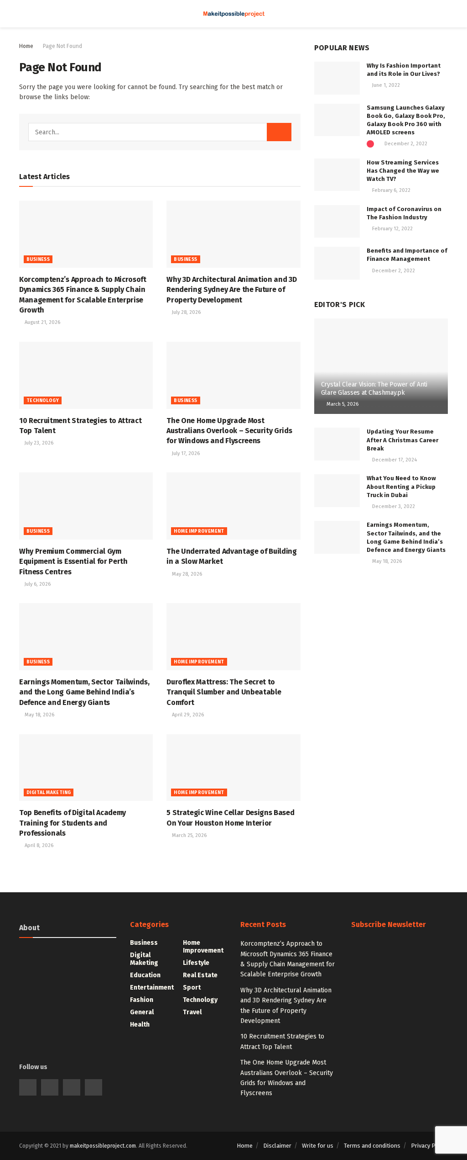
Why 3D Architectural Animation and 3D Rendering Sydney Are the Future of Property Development (231, 289)
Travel (192, 1012)
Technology (42, 400)
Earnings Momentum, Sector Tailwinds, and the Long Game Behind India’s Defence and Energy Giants (84, 692)
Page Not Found (62, 46)
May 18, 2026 (38, 715)
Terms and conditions (372, 1145)
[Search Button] (279, 132)
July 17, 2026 (185, 453)
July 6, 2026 (37, 584)
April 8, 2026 (38, 845)
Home (26, 46)
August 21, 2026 (41, 322)
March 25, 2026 (189, 835)
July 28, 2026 (186, 312)
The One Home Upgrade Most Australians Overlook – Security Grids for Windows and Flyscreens (229, 430)
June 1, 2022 (385, 85)
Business (38, 259)
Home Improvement (199, 531)
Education (145, 975)
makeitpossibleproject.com (103, 1146)
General (142, 1012)
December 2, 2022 (405, 144)
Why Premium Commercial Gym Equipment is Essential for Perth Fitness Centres (73, 561)
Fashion (141, 1000)
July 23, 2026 (38, 443)
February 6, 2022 (390, 190)
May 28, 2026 (186, 574)
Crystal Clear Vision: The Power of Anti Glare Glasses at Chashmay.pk (374, 389)
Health (140, 1024)
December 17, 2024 (394, 460)
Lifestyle (196, 963)
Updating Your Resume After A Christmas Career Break (402, 439)
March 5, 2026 (341, 404)
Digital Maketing (48, 792)
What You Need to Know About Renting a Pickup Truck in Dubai (401, 486)
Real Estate (200, 975)
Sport (192, 987)
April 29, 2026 (187, 715)
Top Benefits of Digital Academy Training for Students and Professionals (72, 822)
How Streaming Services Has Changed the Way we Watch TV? (403, 170)
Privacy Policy (429, 1145)
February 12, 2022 (392, 229)
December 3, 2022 (393, 506)
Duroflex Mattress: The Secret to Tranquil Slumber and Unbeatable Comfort (223, 692)
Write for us (317, 1145)
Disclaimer (277, 1145)
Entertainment (152, 987)
